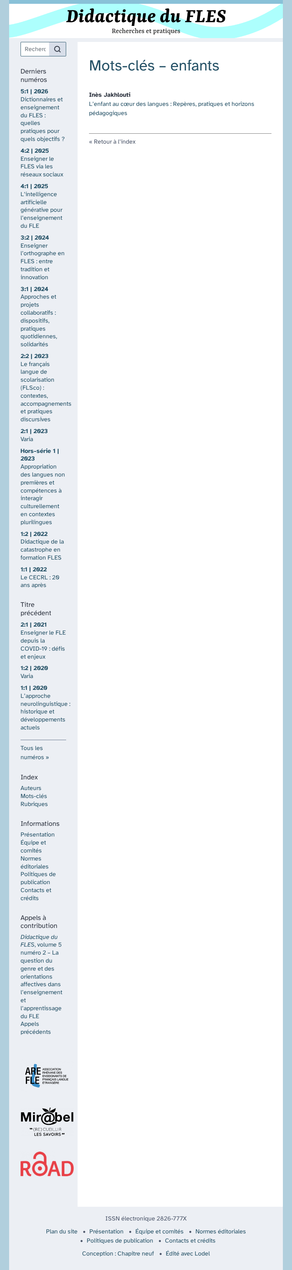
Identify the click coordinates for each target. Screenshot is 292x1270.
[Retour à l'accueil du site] (146, 21)
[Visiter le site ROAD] (43, 1164)
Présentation (38, 835)
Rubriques (34, 804)
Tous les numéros (32, 753)
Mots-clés (34, 796)
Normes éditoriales (220, 1231)
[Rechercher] (57, 49)
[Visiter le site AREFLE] (43, 1075)
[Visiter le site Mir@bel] (43, 1121)
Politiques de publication (120, 1241)
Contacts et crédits (190, 1241)
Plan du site (62, 1231)
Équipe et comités (159, 1231)
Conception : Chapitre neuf (118, 1254)
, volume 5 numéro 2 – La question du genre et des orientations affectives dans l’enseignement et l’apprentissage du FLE (41, 977)
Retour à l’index (114, 142)
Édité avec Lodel (188, 1254)
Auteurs (31, 788)
